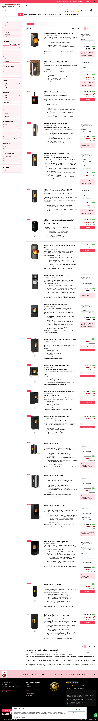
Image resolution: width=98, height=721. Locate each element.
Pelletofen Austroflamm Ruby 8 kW (56, 305)
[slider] (3, 47)
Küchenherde (7, 27)
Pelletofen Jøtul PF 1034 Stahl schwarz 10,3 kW (60, 339)
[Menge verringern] (81, 346)
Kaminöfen (6, 25)
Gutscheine (58, 1)
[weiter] (94, 28)
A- (94, 1)
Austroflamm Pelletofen (84, 660)
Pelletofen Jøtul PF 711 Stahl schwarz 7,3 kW (59, 392)
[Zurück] (82, 28)
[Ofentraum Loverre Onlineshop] (13, 5)
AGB (27, 688)
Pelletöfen (6, 30)
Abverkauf (6, 36)
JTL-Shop (94, 719)
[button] (27, 28)
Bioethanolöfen (7, 34)
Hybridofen (47, 664)
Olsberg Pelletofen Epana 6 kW (54, 92)
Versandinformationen (7, 691)
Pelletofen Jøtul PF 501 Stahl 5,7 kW (56, 365)
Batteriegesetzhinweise (31, 693)
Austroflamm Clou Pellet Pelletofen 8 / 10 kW (59, 34)
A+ (92, 1)
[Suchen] (61, 10)
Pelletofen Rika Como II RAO (53, 475)
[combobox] (87, 41)
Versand (19, 719)
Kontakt (88, 1)
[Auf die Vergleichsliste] (35, 236)
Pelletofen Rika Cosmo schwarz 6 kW (56, 615)
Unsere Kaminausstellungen (79, 1)
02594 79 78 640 (57, 674)
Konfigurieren (76, 712)
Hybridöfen (6, 32)
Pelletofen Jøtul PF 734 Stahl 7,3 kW (56, 417)
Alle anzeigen (6, 61)
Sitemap (27, 690)
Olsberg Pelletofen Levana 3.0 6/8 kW (56, 154)
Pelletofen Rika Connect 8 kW (54, 505)
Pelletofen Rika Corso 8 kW (53, 584)
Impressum (16, 717)
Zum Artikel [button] (87, 99)
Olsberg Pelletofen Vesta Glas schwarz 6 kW (59, 220)
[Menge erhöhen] (94, 346)
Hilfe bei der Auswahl (66, 1)
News (3, 693)
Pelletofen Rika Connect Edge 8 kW (56, 542)
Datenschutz (22, 717)
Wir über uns (4, 688)
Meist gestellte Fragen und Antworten (10, 686)
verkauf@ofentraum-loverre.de (78, 674)
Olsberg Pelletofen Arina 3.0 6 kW (55, 62)
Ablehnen (76, 716)
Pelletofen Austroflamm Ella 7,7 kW (56, 275)
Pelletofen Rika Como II (52, 443)
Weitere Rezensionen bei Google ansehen (75, 688)
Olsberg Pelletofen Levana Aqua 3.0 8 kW (58, 190)
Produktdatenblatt (87, 46)
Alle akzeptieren (76, 709)
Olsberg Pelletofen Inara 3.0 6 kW (55, 124)
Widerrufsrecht (29, 695)
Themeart (84, 719)
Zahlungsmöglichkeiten (7, 690)
